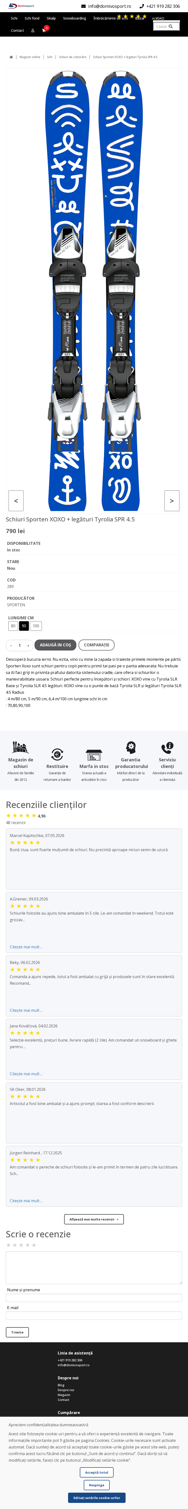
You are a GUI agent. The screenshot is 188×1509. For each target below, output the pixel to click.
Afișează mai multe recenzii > (94, 1219)
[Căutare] (171, 26)
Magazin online (30, 57)
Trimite (17, 1332)
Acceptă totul (96, 1472)
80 (13, 626)
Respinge (96, 1485)
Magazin (64, 1395)
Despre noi (66, 1390)
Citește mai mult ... (26, 947)
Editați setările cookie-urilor (96, 1498)
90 (24, 626)
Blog (61, 1385)
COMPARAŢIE (96, 645)
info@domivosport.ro (74, 1365)
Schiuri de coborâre (72, 57)
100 (36, 626)
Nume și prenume (23, 1289)
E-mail (12, 1307)
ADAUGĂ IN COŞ (55, 645)
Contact (63, 1399)
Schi (49, 57)
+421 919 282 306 (70, 1360)
